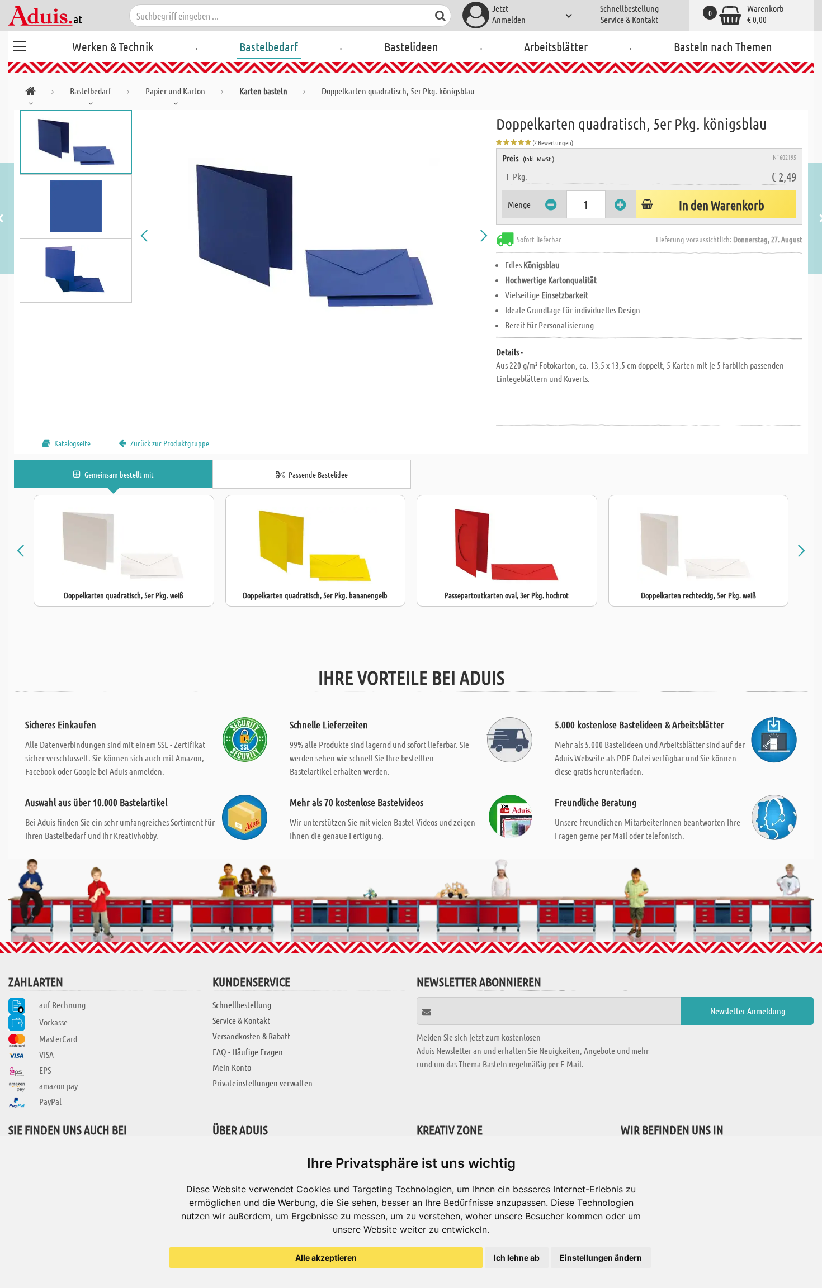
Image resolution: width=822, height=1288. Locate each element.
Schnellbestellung (629, 8)
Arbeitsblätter (556, 46)
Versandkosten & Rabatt (251, 1036)
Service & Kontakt (629, 19)
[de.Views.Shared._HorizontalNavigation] (30, 93)
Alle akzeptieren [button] (326, 1257)
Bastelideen (411, 46)
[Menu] (19, 45)
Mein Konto (231, 1067)
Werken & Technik (112, 46)
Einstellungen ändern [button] (601, 1257)
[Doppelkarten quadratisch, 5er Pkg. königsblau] (314, 235)
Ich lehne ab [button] (517, 1257)
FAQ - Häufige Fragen (247, 1051)
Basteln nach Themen (723, 46)
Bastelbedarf (268, 46)
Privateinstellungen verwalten (262, 1082)
